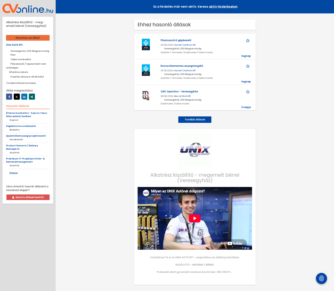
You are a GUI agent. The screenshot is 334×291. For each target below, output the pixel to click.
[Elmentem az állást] (248, 40)
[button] (328, 6)
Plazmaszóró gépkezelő (176, 40)
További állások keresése (21, 83)
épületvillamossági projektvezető (26, 135)
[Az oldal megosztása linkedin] (24, 97)
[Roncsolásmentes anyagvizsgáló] (146, 70)
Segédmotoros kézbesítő (21, 126)
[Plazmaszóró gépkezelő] (146, 44)
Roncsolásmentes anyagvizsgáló (182, 66)
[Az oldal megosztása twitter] (17, 97)
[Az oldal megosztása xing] (32, 97)
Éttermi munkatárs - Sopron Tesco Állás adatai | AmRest (26, 115)
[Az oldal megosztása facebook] (9, 97)
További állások (195, 119)
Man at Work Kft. (182, 96)
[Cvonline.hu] (27, 8)
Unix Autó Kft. (14, 45)
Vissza (13, 173)
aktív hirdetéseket (223, 7)
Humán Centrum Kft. (185, 44)
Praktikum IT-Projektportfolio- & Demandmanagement (25, 160)
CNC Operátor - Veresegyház (179, 91)
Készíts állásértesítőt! (30, 197)
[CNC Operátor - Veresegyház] (146, 95)
